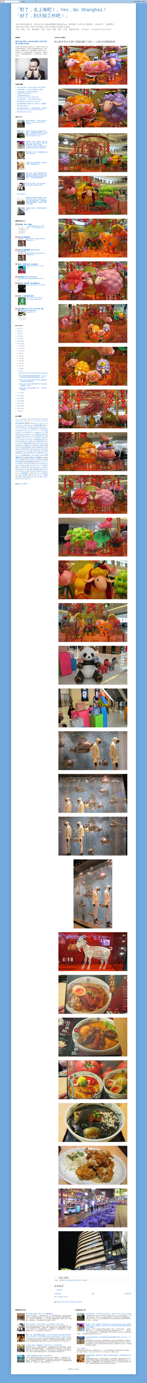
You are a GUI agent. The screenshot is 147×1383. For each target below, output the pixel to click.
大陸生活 (35, 445)
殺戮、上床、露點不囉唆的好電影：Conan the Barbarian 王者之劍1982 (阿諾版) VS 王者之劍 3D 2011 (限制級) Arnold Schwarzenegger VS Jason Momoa (48, 1335)
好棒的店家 (40, 447)
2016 (19, 341)
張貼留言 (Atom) (63, 1297)
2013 (19, 398)
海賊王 (17, 465)
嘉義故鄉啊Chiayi (29, 443)
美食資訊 (36, 469)
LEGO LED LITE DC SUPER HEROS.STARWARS (33, 373)
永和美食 (19, 463)
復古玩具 (34, 451)
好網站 (17, 449)
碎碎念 (46, 467)
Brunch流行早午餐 (39, 419)
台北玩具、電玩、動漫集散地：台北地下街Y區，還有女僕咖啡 (44, 1345)
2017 (19, 338)
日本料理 (31, 460)
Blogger (76, 1369)
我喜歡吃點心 (26, 455)
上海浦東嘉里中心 (38, 432)
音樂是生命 (29, 477)
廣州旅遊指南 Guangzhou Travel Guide (28, 101)
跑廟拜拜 (45, 473)
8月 (20, 356)
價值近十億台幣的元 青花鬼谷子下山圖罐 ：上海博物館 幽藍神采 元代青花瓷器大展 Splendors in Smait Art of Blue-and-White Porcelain (36, 133)
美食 (27, 469)
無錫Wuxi (39, 465)
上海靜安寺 (28, 438)
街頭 (34, 471)
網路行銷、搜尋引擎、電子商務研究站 (29, 283)
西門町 (40, 471)
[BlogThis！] (61, 1278)
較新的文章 (58, 1293)
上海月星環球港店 (26, 432)
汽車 (27, 463)
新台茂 (17, 459)
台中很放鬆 (21, 441)
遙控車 (40, 475)
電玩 (20, 477)
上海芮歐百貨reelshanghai (23, 436)
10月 (20, 351)
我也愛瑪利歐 (40, 453)
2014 (19, 396)
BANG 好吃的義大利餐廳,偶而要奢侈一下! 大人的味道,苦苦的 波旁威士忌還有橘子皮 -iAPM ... (33, 376)
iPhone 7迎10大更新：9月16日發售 (36, 285)
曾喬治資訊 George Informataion (27, 277)
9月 (20, 353)
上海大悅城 (23, 429)
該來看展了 (25, 473)
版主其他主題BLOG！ (23, 106)
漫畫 (28, 465)
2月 (20, 371)
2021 (19, 328)
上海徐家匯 (32, 429)
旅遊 (23, 460)
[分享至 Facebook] (65, 1278)
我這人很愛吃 (36, 458)
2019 (19, 333)
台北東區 (30, 441)
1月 (20, 393)
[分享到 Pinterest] (68, 1278)
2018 (19, 336)
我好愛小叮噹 (39, 455)
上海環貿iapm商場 (71, 1280)
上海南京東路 (26, 425)
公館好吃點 (21, 440)
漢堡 (22, 465)
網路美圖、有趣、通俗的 (25, 224)
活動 (32, 463)
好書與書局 (27, 447)
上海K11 (40, 423)
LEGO (17, 421)
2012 (19, 401)
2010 (19, 406)
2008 (19, 411)
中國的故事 (45, 438)
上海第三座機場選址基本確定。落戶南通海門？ (39, 1355)
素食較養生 (21, 469)
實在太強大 (26, 449)
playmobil (43, 421)
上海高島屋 (36, 438)
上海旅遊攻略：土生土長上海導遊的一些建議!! (30, 89)
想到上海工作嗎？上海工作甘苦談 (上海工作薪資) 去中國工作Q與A (36, 184)
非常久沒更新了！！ (23, 194)
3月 (20, 368)
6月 (20, 361)
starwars (32, 423)
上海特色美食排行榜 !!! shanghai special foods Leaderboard (28, 96)
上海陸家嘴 (37, 436)
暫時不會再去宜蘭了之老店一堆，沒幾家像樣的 (39, 1314)
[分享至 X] (63, 1278)
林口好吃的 (45, 461)
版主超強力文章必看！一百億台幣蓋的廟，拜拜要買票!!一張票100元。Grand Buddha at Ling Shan (32, 108)
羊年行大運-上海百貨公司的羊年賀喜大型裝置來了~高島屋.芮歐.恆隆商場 (33, 380)
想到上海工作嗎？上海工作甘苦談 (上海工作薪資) (31, 87)
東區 (39, 461)
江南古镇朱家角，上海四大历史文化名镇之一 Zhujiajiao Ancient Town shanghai (36, 122)
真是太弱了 (36, 467)
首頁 (93, 1293)
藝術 (28, 471)
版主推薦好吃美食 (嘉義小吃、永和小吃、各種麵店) (32, 103)
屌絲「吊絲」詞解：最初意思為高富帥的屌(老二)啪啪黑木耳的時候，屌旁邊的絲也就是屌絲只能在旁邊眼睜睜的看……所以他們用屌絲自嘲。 (36, 175)
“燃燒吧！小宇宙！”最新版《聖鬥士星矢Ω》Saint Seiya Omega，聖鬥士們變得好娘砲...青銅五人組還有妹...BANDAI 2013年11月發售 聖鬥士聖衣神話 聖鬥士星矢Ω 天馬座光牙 (36, 145)
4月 (20, 366)
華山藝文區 (22, 471)
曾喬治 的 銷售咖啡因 (24, 237)
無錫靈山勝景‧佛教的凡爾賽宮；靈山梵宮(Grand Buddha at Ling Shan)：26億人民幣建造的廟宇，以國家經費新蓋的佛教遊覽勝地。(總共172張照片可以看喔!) (36, 201)
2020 (19, 331)
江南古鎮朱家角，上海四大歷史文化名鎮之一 (30, 99)
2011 (19, 403)
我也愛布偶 (29, 453)
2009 (19, 408)
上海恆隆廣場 (42, 429)
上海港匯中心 (27, 434)
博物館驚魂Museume (41, 440)
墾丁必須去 (40, 443)
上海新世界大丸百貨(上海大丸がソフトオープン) (28, 430)
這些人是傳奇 (23, 475)
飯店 (27, 478)
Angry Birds (26, 419)
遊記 (33, 475)
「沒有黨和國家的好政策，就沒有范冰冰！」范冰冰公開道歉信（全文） (35, 227)
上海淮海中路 (62, 1280)
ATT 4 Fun (18, 419)
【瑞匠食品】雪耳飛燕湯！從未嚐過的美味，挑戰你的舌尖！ (36, 163)
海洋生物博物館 (41, 463)
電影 (46, 475)
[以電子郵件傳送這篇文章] (59, 1278)
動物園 (30, 439)
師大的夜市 (37, 449)
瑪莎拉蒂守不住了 (31, 312)
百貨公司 (79, 1280)
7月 (20, 358)
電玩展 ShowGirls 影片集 (24, 112)
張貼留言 (59, 1290)
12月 (20, 346)
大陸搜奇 (26, 445)
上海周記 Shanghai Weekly (36, 427)
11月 (20, 348)
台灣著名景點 (40, 441)
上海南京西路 (38, 425)
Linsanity (24, 421)
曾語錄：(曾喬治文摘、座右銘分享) (28, 264)
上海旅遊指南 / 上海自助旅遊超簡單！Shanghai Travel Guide (28, 92)
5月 (20, 363)
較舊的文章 (128, 1293)
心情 (41, 451)
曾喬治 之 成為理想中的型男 (26, 296)
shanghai (84, 1280)
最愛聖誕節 (30, 462)
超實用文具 (37, 473)
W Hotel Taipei (34, 421)
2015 (19, 343)
